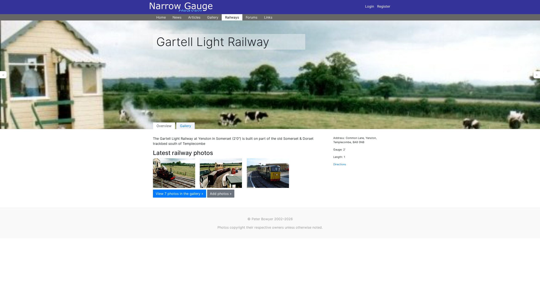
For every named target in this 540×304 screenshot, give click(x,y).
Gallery (212, 17)
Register (383, 6)
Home (161, 17)
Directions (339, 164)
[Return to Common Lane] (268, 173)
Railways (232, 17)
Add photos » (221, 193)
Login (369, 6)
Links (268, 17)
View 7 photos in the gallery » (179, 193)
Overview (164, 126)
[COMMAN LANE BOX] (221, 173)
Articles (194, 17)
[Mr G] (174, 173)
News (177, 17)
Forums (251, 17)
